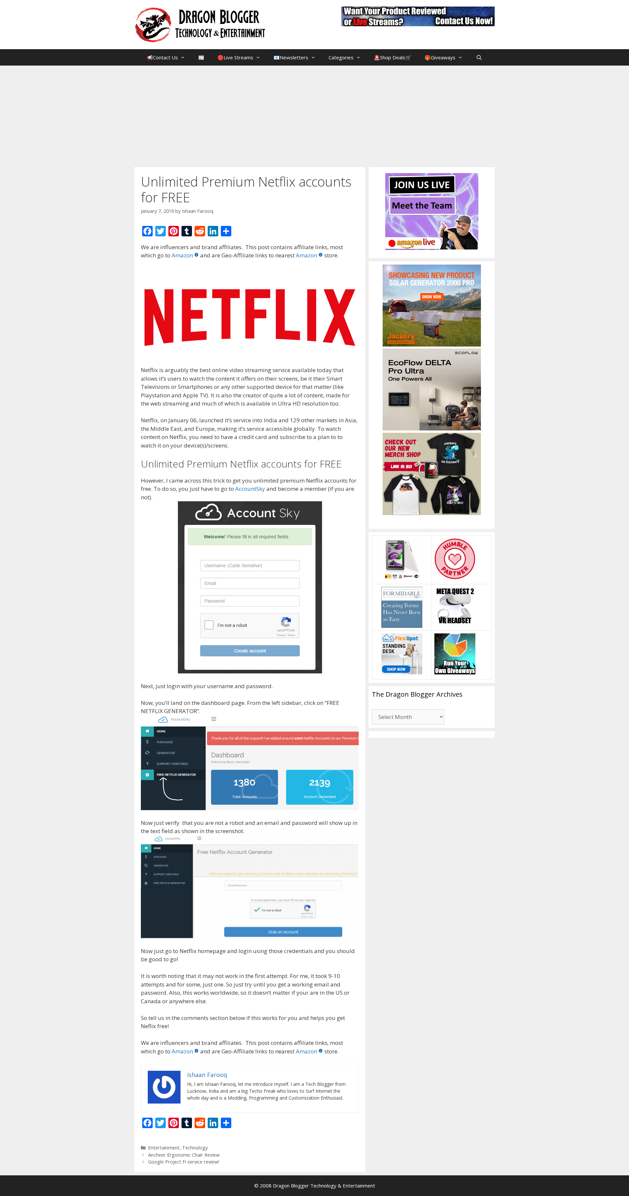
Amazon (182, 255)
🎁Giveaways (440, 57)
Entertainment (164, 1148)
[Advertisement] (314, 115)
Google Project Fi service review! (183, 1162)
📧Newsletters (291, 57)
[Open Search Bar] (478, 57)
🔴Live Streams (235, 57)
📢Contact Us (162, 57)
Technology (195, 1148)
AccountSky (250, 488)
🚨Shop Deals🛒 (392, 57)
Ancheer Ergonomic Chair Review (183, 1155)
